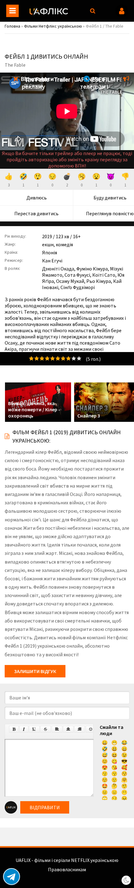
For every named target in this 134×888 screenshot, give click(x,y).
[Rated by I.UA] (67, 875)
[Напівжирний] (14, 729)
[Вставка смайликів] (91, 729)
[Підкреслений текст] (34, 729)
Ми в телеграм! (94, 82)
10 (79, 358)
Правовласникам (67, 869)
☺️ (105, 780)
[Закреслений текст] (45, 729)
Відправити (45, 807)
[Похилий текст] (23, 729)
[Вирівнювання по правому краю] (79, 729)
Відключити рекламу (36, 82)
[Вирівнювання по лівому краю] (57, 729)
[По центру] (68, 729)
